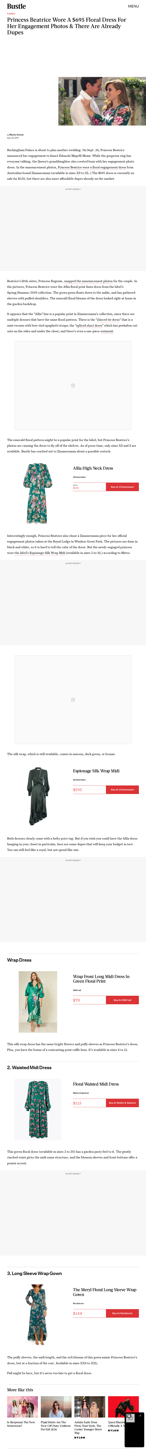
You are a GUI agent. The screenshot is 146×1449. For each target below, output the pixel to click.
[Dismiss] (140, 1415)
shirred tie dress (108, 319)
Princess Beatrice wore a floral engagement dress (92, 167)
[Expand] (128, 1415)
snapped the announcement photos (88, 281)
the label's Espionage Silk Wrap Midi (40, 553)
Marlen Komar (16, 134)
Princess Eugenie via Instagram (144, 101)
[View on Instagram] (73, 385)
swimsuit (107, 331)
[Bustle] (16, 6)
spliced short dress (89, 325)
